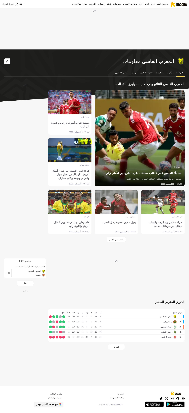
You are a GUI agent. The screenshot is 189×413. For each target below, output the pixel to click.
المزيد (116, 347)
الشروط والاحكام (55, 398)
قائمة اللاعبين (146, 72)
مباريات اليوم (162, 4)
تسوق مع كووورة (79, 4)
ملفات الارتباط (56, 394)
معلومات (180, 72)
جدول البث (150, 4)
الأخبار (170, 72)
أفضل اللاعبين (121, 72)
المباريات (160, 72)
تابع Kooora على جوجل (47, 404)
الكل (25, 283)
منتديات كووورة (130, 4)
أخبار (141, 4)
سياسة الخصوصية (117, 398)
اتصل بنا (120, 394)
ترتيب (134, 72)
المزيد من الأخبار (116, 239)
